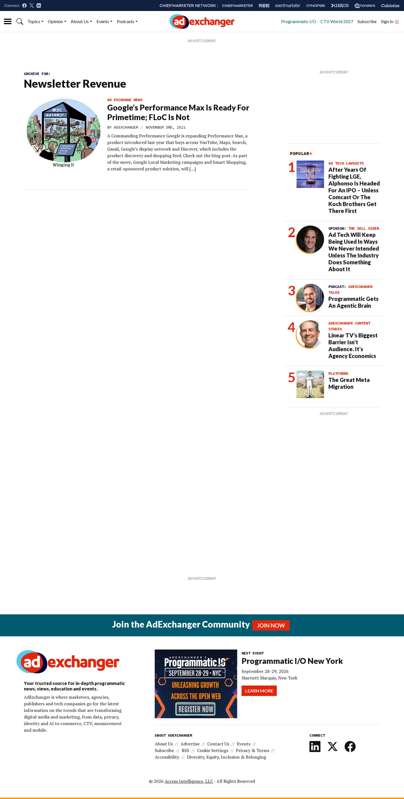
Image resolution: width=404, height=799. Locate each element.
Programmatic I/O (298, 21)
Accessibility (167, 757)
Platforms (338, 373)
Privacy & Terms (252, 750)
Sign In (387, 21)
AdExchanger (126, 127)
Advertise (190, 744)
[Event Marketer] (287, 5)
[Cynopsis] (315, 5)
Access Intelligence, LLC (189, 781)
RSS (185, 750)
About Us (80, 21)
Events (102, 21)
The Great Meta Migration (349, 383)
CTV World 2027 (336, 21)
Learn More (259, 690)
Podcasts (125, 21)
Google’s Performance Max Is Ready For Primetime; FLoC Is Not (178, 112)
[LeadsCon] (339, 5)
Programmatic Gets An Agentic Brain (353, 302)
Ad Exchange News (124, 99)
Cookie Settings (212, 750)
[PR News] (264, 5)
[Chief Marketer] (237, 5)
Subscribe (367, 21)
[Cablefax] (390, 5)
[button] (19, 21)
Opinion (55, 21)
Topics (33, 21)
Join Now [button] (271, 625)
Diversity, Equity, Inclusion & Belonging (226, 757)
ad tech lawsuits (346, 163)
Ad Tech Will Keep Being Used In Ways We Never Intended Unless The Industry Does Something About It (353, 251)
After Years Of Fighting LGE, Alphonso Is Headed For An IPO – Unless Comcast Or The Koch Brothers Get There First (354, 190)
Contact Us (218, 744)
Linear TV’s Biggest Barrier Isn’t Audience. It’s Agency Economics (353, 345)
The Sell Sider (363, 228)
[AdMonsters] (365, 5)
